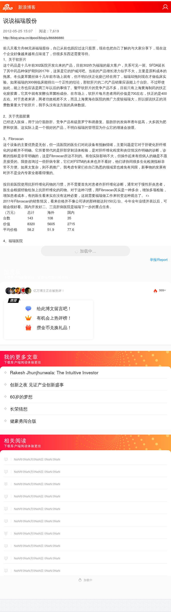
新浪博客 (27, 7)
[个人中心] (165, 7)
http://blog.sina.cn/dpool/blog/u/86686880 (33, 37)
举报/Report (158, 259)
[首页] (8, 7)
